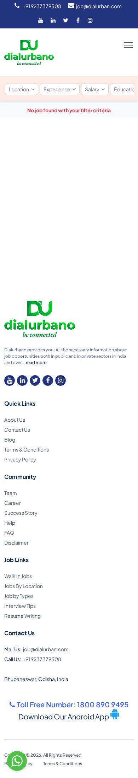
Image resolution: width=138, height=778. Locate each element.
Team (10, 493)
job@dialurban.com (99, 6)
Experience (57, 89)
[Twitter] (65, 20)
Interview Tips (20, 606)
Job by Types (19, 596)
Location (19, 89)
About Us (14, 419)
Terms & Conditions (26, 449)
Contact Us (17, 429)
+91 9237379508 (42, 6)
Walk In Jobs (18, 576)
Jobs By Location (23, 586)
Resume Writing (22, 615)
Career (12, 502)
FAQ (9, 532)
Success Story (21, 512)
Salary (92, 89)
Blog (9, 439)
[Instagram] (90, 20)
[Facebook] (78, 20)
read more (36, 362)
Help (9, 522)
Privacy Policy (20, 459)
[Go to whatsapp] (17, 761)
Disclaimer (16, 542)
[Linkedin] (53, 20)
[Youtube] (40, 20)
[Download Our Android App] (115, 717)
